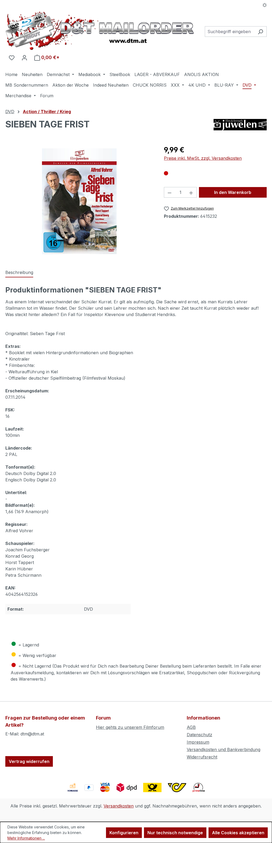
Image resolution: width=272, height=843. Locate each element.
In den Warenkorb (232, 192)
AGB (191, 727)
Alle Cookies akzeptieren (238, 832)
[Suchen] (260, 31)
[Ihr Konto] (24, 57)
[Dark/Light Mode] (264, 4)
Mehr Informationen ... (26, 838)
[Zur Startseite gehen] (99, 30)
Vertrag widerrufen (29, 761)
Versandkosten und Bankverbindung (223, 749)
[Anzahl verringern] (169, 192)
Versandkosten (119, 806)
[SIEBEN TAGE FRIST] (79, 201)
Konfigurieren (123, 832)
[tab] (19, 272)
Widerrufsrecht (202, 757)
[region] (79, 201)
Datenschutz (199, 734)
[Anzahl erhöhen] (191, 192)
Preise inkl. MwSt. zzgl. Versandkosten (203, 158)
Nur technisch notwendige (175, 832)
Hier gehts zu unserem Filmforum (130, 727)
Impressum (198, 742)
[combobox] (229, 31)
